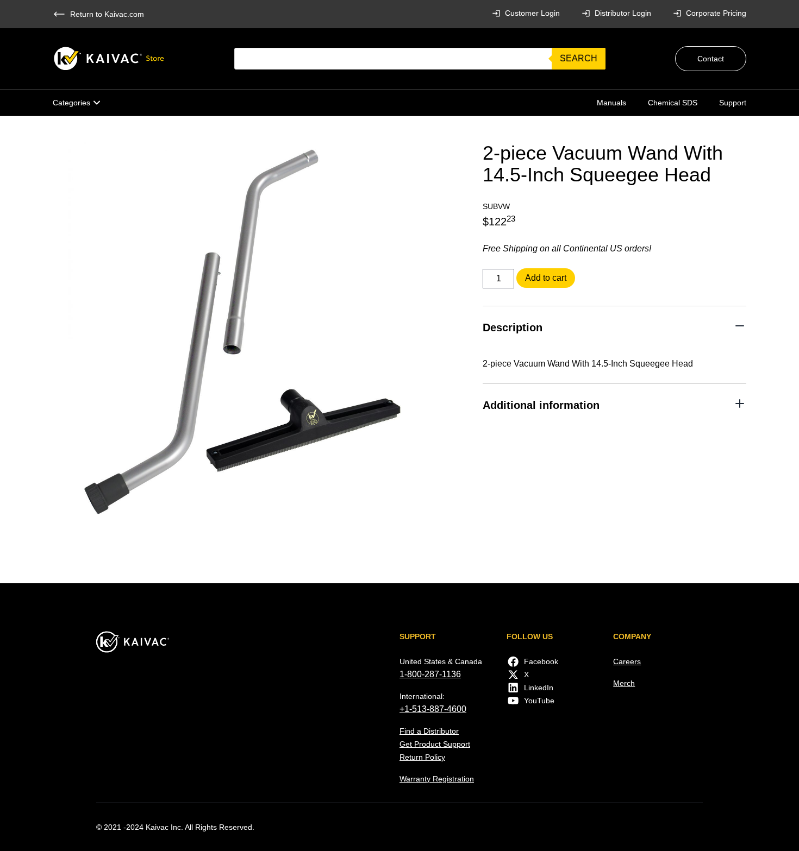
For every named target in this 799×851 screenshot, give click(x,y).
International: (422, 696)
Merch (624, 683)
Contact (710, 58)
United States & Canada (441, 661)
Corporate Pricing (716, 13)
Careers (627, 661)
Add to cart (545, 277)
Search (578, 58)
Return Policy (422, 757)
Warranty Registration (437, 778)
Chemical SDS (672, 102)
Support (732, 102)
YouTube (539, 700)
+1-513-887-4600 (433, 709)
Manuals (611, 102)
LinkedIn (538, 687)
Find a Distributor (429, 731)
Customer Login (532, 13)
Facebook (541, 661)
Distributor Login (623, 13)
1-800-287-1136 (430, 674)
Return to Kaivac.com (107, 14)
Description (512, 327)
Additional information (541, 405)
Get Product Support (435, 744)
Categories (71, 102)
